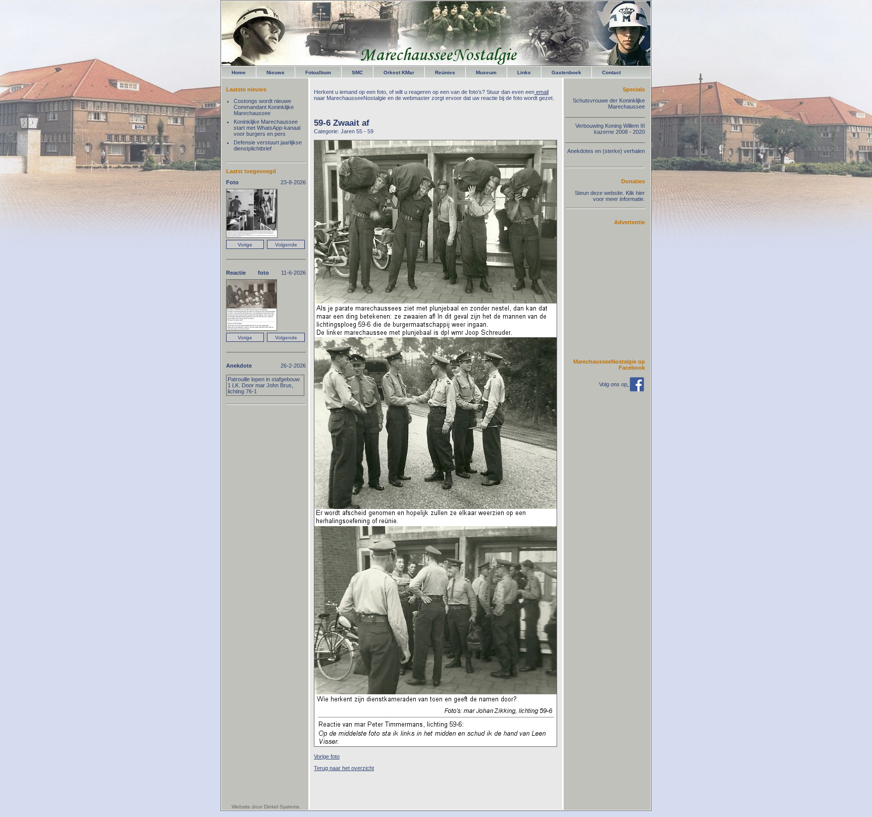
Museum (486, 72)
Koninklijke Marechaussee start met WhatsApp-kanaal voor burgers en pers (267, 128)
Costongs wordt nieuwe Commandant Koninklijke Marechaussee (264, 107)
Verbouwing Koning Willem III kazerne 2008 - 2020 (610, 129)
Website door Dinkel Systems (265, 806)
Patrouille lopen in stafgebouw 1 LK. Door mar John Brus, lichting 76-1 (264, 385)
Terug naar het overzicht (344, 768)
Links (524, 72)
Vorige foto (327, 756)
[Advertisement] (614, 291)
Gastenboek (566, 72)
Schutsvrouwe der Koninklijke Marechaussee (609, 103)
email (541, 92)
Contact (611, 72)
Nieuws (275, 72)
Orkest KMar (399, 72)
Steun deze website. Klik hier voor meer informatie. (610, 196)
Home (239, 72)
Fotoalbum (318, 72)
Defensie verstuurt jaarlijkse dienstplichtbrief (268, 145)
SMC (357, 72)
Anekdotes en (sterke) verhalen (606, 151)
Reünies (445, 72)
